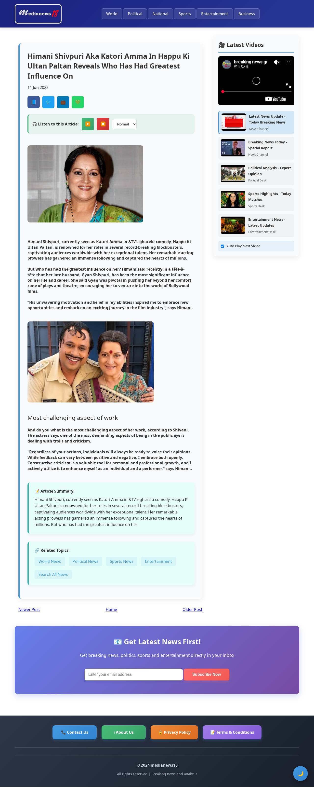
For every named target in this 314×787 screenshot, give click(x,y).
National (160, 13)
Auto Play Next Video (243, 246)
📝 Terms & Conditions (232, 732)
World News (50, 561)
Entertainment (214, 13)
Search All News (53, 574)
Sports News (121, 561)
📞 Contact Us (74, 732)
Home (111, 609)
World (112, 13)
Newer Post (29, 609)
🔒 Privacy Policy (174, 732)
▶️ (88, 124)
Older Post (192, 609)
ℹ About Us (124, 732)
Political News (85, 561)
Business (246, 13)
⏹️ (103, 124)
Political (135, 13)
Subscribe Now (206, 674)
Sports (185, 13)
